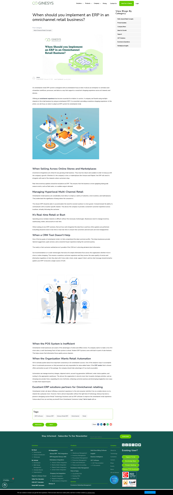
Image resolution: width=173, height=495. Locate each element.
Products (87, 3)
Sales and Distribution (78, 462)
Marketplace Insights (122, 46)
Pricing (105, 3)
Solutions (79, 3)
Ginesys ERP (50, 416)
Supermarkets (38, 472)
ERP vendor (98, 365)
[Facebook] (98, 424)
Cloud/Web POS (77, 474)
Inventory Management (79, 455)
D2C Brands (37, 463)
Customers (113, 457)
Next (51, 424)
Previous (38, 424)
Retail (84, 416)
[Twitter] (105, 424)
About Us (113, 450)
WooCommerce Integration (59, 481)
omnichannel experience (47, 99)
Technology (113, 453)
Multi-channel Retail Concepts (42, 30)
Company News (121, 26)
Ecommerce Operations (123, 42)
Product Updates (121, 23)
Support (119, 34)
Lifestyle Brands (38, 470)
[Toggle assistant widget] (4, 485)
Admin (38, 77)
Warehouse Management (79, 453)
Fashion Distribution (39, 455)
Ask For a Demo (126, 3)
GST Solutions (121, 38)
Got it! (150, 492)
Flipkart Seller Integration (59, 467)
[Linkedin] (101, 424)
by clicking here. (90, 492)
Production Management (79, 460)
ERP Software (39, 416)
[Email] (111, 424)
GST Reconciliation (97, 463)
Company (96, 3)
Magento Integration (57, 478)
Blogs (112, 463)
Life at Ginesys (114, 472)
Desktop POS (76, 476)
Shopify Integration (57, 476)
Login (137, 3)
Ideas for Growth (122, 30)
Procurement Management (80, 458)
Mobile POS (75, 478)
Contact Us (113, 3)
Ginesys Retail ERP (62, 416)
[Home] (42, 2)
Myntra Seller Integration (59, 465)
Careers (112, 460)
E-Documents (96, 465)
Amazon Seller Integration (59, 462)
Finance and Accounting (79, 465)
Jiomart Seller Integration (59, 470)
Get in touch (87, 399)
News (112, 469)
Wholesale (37, 457)
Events (112, 466)
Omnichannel (75, 416)
